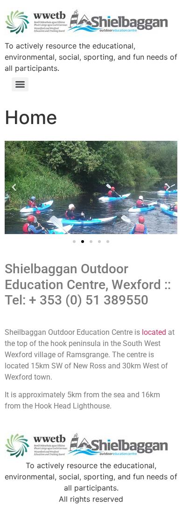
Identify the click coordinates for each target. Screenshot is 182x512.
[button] (14, 187)
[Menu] (20, 84)
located (154, 332)
